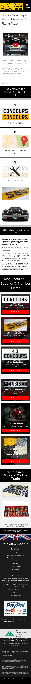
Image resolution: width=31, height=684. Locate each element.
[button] (15, 312)
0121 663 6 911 (16, 552)
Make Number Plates (15, 595)
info (8, 83)
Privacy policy (15, 563)
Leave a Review (16, 569)
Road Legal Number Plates (15, 589)
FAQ (15, 560)
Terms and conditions (15, 566)
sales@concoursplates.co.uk (16, 558)
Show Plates (15, 592)
